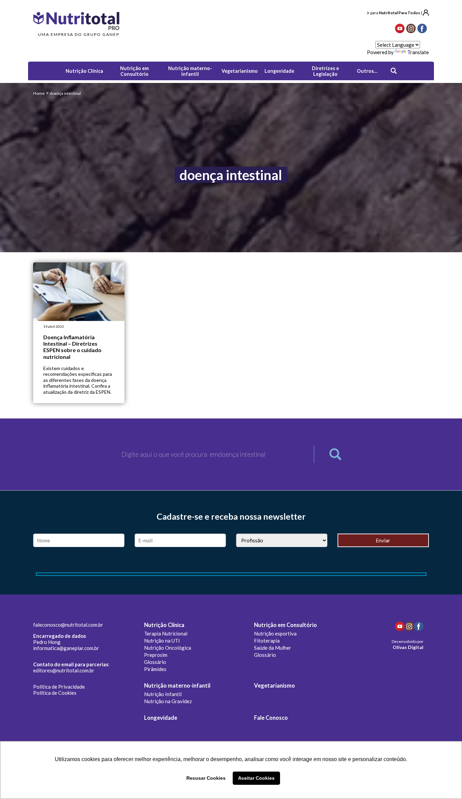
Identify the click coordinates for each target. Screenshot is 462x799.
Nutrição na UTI (162, 641)
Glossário (155, 662)
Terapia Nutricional (165, 633)
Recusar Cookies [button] (206, 778)
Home (39, 93)
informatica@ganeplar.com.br (66, 648)
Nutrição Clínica (164, 625)
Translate (418, 52)
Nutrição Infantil (163, 694)
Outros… (367, 71)
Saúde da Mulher (272, 648)
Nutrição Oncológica (167, 648)
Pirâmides (155, 669)
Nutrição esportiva (275, 633)
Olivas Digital (408, 647)
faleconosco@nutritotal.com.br (68, 625)
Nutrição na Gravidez (168, 701)
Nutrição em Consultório (285, 625)
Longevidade (160, 717)
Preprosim (155, 655)
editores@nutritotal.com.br (63, 670)
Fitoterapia (267, 641)
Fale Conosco (271, 717)
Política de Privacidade (59, 687)
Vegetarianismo (274, 685)
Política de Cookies (54, 693)
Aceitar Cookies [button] (256, 778)
